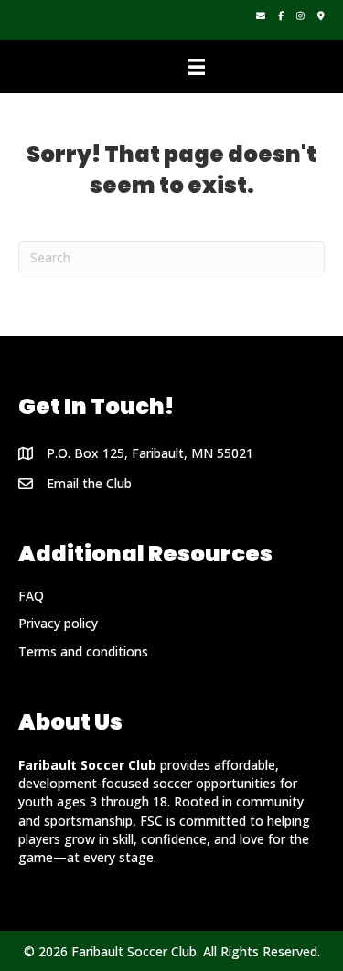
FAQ (31, 595)
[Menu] (197, 67)
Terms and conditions (83, 651)
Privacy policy (58, 623)
